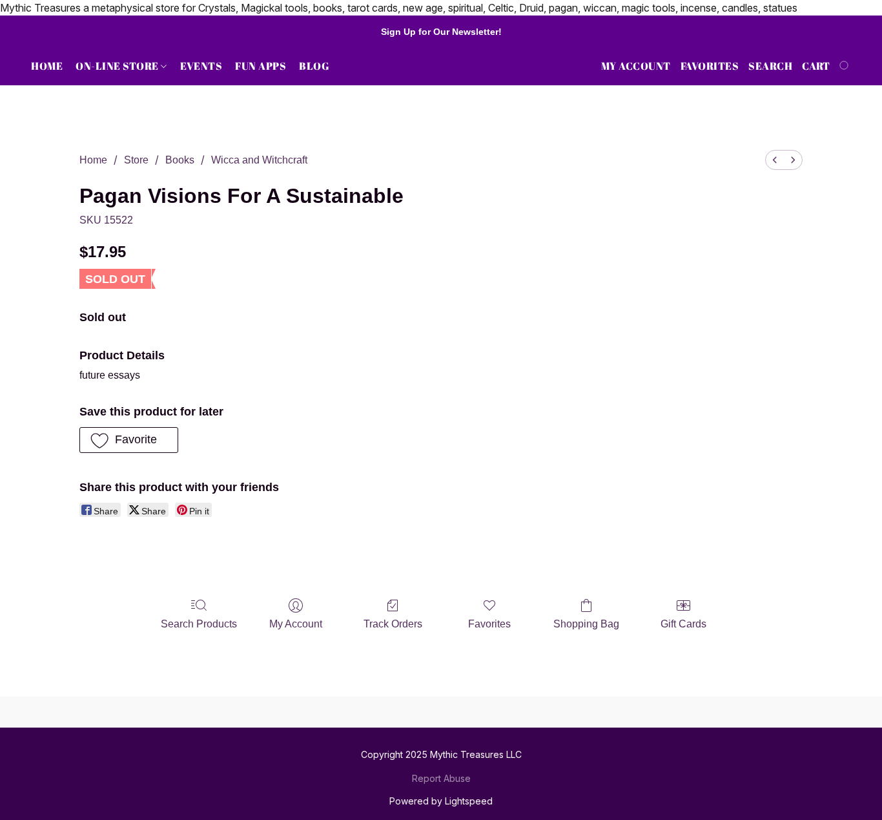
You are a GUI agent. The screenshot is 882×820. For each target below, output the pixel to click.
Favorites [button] (710, 66)
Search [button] (770, 66)
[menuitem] (775, 160)
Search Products (199, 623)
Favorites (489, 623)
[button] (128, 440)
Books (179, 159)
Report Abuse (441, 778)
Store (136, 159)
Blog (314, 66)
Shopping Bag (586, 623)
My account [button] (636, 66)
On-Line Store (118, 66)
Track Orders (393, 623)
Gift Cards (683, 623)
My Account (295, 623)
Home (47, 66)
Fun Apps (260, 66)
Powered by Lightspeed (441, 800)
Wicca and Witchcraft (259, 159)
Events (201, 66)
